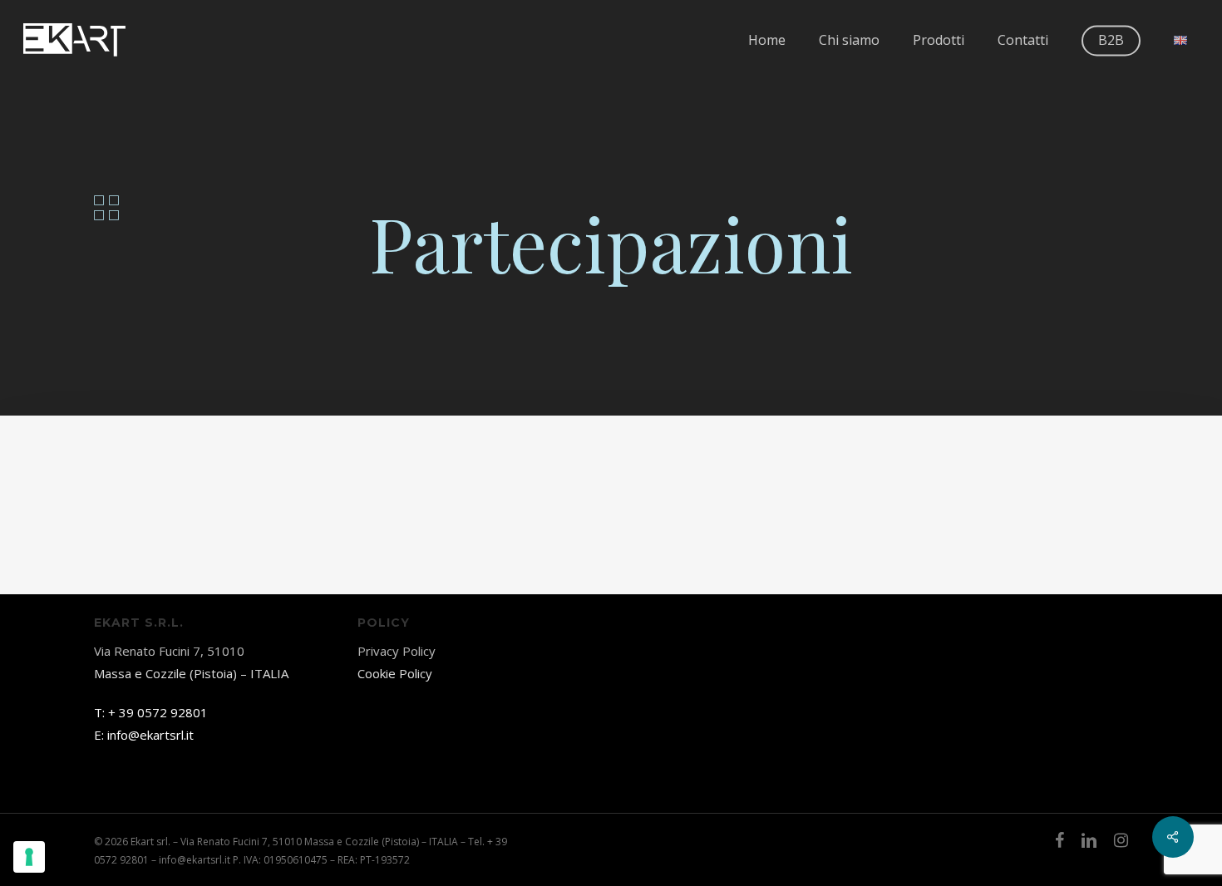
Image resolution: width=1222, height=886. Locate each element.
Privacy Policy (396, 650)
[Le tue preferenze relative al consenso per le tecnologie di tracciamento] (29, 857)
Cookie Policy (394, 673)
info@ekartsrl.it (150, 734)
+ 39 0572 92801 (158, 712)
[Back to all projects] (106, 208)
